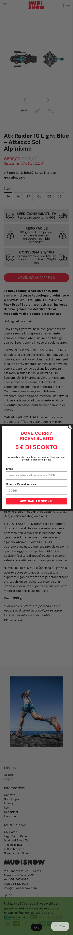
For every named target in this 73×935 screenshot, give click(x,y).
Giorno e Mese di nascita (21, 484)
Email (9, 468)
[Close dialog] (70, 427)
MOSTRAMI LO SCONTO (36, 501)
